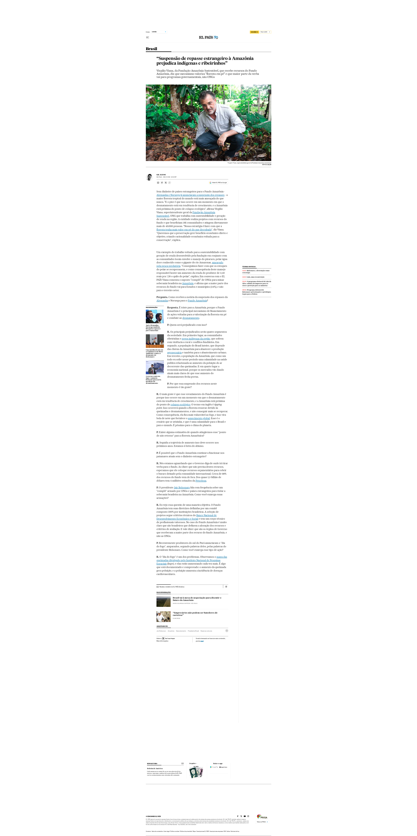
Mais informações (162, 641)
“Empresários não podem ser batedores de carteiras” (195, 614)
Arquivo (192, 763)
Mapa (194, 831)
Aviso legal (167, 831)
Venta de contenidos (157, 831)
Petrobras (201, 480)
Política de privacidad (186, 831)
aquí (202, 641)
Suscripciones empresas (216, 831)
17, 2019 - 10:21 (169, 177)
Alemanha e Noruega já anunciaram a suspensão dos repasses (190, 194)
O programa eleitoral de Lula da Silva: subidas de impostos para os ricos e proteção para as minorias (256, 283)
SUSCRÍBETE (254, 32)
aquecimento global (199, 418)
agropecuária (174, 352)
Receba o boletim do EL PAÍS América (172, 587)
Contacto (148, 831)
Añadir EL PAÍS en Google (219, 182)
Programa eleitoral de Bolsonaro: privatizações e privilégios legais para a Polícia (256, 292)
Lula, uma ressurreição (255, 277)
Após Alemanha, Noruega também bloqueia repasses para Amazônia (153, 328)
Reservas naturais (206, 631)
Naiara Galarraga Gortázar (181, 603)
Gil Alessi (161, 175)
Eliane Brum (176, 618)
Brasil (151, 49)
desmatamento (190, 317)
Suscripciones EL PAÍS (202, 831)
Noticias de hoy (235, 831)
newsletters (152, 763)
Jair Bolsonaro (182, 487)
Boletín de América (155, 768)
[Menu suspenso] (147, 37)
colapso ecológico (180, 404)
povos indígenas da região (196, 338)
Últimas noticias (249, 266)
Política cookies (174, 831)
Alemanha (162, 300)
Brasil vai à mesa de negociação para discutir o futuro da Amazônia (197, 599)
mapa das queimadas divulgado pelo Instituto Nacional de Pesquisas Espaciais (191, 560)
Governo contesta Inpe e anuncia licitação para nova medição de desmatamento (153, 380)
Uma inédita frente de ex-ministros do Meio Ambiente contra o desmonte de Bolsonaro (154, 353)
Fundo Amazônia (197, 300)
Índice (228, 831)
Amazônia (187, 283)
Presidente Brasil (193, 631)
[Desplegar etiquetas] (226, 630)
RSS (225, 831)
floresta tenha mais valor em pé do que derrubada (183, 229)
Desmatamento (181, 631)
